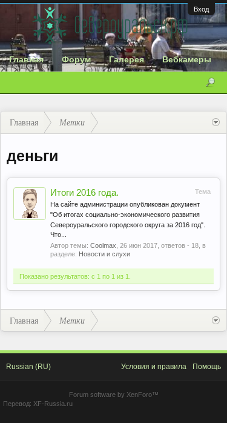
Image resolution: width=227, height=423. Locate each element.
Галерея (126, 59)
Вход (201, 9)
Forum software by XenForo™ (114, 394)
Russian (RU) (28, 366)
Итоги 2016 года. (84, 193)
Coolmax (103, 245)
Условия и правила (153, 366)
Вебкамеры (186, 59)
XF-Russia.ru (53, 403)
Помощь (206, 366)
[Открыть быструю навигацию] (216, 122)
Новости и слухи (104, 254)
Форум (76, 59)
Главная (26, 59)
